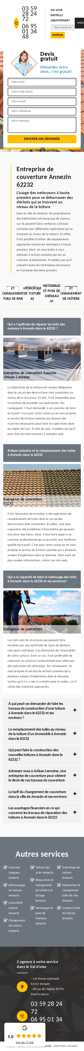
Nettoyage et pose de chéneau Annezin (44, 916)
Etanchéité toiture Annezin (16, 908)
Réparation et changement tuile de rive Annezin (71, 893)
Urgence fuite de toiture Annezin (71, 913)
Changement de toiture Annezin (17, 926)
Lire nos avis (25, 1042)
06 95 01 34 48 (29, 32)
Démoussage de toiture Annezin (17, 890)
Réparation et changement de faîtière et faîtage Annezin (45, 890)
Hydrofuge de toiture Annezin (71, 873)
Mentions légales (65, 1046)
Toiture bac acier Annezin (44, 870)
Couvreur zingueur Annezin (14, 873)
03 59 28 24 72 (29, 14)
